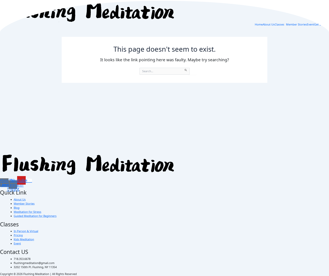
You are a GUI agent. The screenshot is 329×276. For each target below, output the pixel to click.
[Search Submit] (186, 69)
